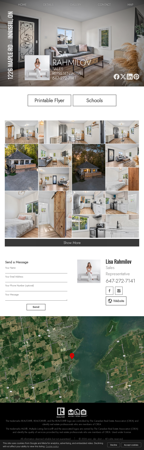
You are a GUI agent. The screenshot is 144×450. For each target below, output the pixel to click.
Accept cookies (131, 445)
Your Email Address (14, 276)
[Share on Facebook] (116, 77)
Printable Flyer (49, 100)
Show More (72, 242)
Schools (94, 100)
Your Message (12, 294)
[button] (72, 359)
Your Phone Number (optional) (19, 285)
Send (36, 306)
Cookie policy (52, 446)
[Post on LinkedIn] (129, 77)
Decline (113, 445)
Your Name (10, 267)
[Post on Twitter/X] (123, 77)
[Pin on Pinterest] (136, 77)
